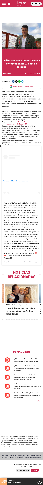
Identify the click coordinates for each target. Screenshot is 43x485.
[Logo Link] (21, 3)
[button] (4, 3)
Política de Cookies (16, 457)
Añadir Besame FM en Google (23, 86)
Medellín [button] (11, 480)
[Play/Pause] (39, 481)
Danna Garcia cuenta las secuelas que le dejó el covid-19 (20, 123)
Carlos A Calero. (29, 262)
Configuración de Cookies (32, 457)
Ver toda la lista (35, 401)
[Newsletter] (9, 3)
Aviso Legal (21, 455)
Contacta (5, 455)
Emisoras (13, 455)
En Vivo (37, 4)
